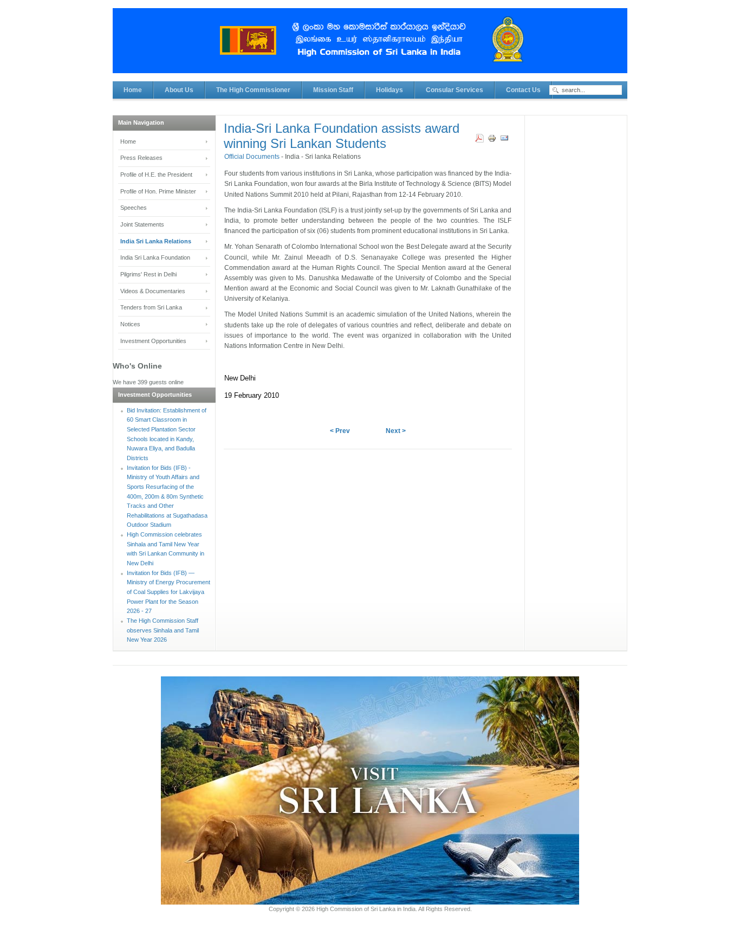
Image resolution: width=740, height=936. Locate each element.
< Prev (340, 431)
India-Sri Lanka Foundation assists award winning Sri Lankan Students (341, 136)
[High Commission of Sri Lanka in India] (370, 46)
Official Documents (252, 156)
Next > (396, 431)
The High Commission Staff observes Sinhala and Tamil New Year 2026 (163, 630)
